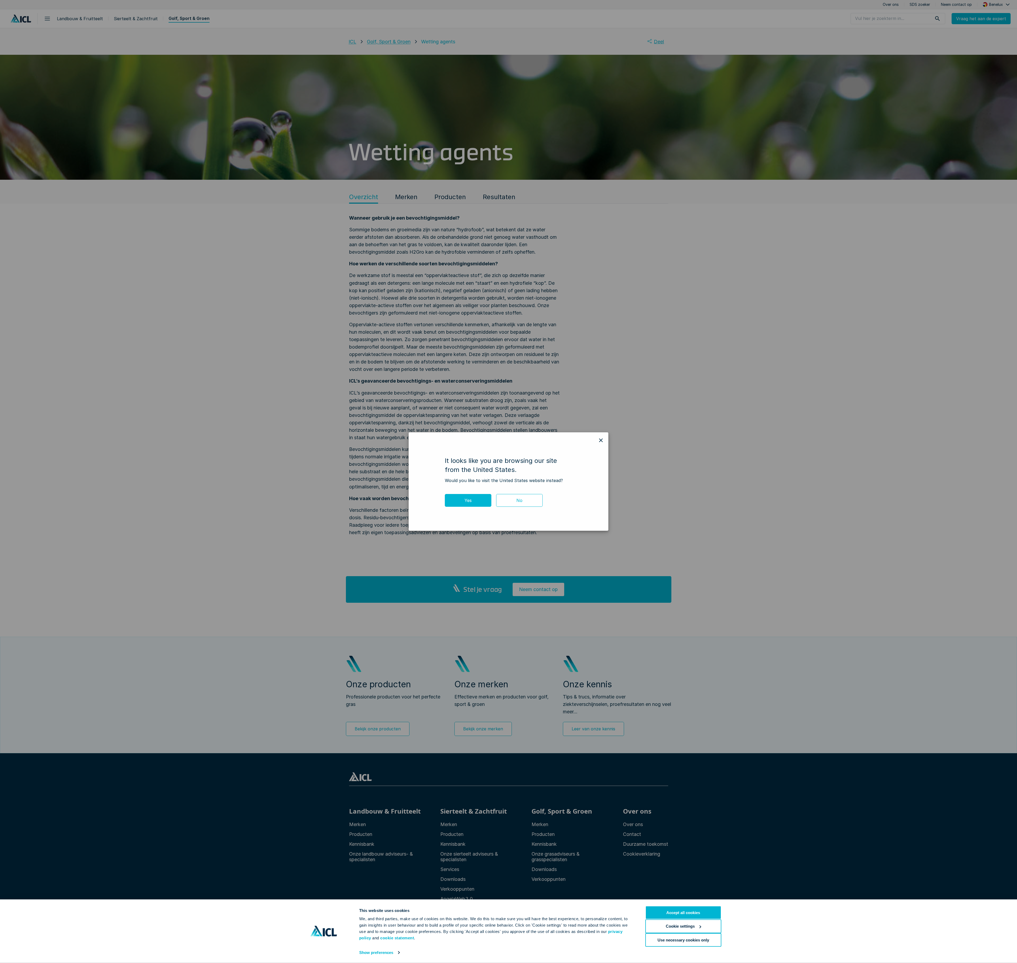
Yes (468, 500)
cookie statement (397, 938)
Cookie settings (680, 926)
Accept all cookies (683, 912)
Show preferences (376, 952)
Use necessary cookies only (683, 939)
